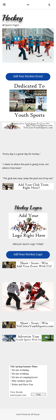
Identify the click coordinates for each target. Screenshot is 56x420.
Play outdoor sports (22, 381)
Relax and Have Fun (22, 384)
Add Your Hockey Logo (28, 254)
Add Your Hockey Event (28, 76)
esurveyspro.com (18, 395)
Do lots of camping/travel (24, 377)
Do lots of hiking (20, 373)
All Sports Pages (10, 24)
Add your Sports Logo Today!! (28, 243)
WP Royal (35, 414)
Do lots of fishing (20, 370)
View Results (16, 392)
